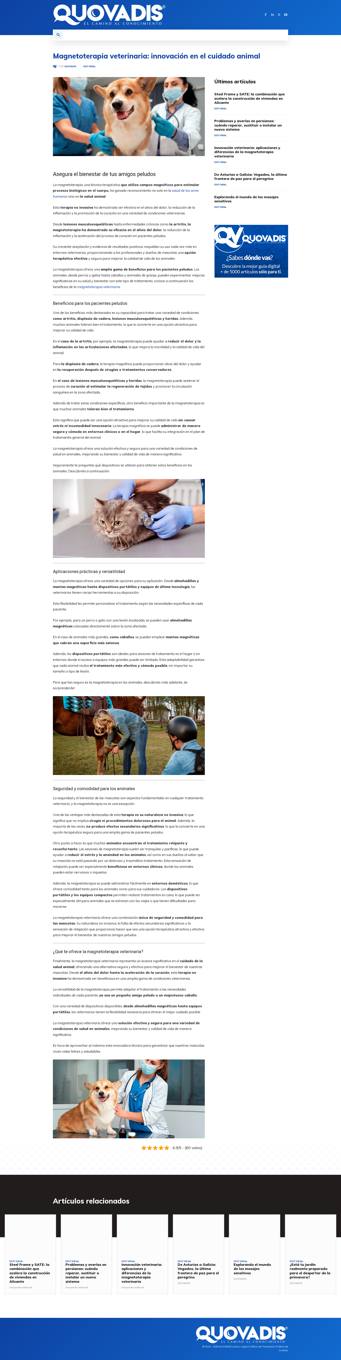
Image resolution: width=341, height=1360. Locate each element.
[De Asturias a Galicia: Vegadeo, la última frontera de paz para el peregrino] (198, 1235)
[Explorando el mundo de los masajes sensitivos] (254, 1235)
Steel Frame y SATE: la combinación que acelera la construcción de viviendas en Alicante (249, 98)
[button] (58, 35)
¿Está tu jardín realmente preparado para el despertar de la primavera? (310, 1271)
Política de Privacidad (261, 1346)
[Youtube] (285, 14)
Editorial (89, 66)
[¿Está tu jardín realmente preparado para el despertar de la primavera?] (310, 1235)
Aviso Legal (240, 1346)
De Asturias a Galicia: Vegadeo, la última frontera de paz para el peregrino (250, 176)
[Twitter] (279, 14)
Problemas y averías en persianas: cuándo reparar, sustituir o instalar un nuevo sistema (248, 125)
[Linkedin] (272, 14)
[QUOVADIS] (56, 66)
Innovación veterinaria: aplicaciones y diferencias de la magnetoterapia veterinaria (247, 151)
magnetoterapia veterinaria (98, 287)
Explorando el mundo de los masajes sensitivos (246, 199)
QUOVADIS (70, 66)
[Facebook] (265, 14)
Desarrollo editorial (20, 1287)
